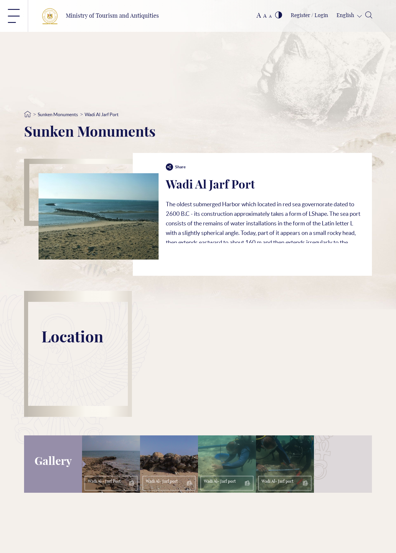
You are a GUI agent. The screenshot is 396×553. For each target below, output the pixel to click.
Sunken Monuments (58, 114)
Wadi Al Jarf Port (102, 114)
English (346, 15)
